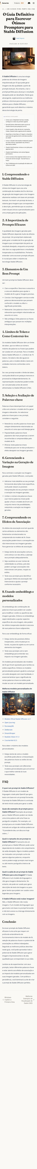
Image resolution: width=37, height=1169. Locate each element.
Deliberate (8, 730)
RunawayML (9, 726)
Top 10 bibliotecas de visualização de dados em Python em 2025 (19, 164)
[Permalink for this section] (25, 178)
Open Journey (10, 722)
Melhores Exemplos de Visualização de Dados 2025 (26, 999)
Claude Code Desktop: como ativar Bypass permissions (18, 153)
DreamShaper (10, 733)
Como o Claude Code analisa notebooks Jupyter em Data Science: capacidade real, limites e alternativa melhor (19, 142)
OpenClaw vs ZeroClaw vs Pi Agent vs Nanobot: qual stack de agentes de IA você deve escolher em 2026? (19, 136)
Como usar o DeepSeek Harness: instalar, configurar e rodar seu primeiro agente (17, 121)
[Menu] (33, 3)
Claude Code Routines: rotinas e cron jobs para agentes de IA (19, 148)
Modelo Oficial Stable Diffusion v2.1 (18, 719)
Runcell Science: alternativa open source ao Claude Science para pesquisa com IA (18, 125)
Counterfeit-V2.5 (11, 740)
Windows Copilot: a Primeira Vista (10, 999)
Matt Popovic (20, 38)
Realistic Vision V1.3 (12, 737)
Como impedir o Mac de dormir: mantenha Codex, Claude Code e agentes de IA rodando (18, 130)
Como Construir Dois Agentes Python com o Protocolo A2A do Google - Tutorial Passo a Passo (18, 158)
